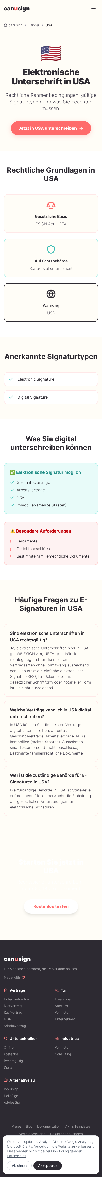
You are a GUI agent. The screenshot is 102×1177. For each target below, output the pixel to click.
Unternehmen (65, 1019)
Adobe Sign (13, 1102)
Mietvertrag (13, 1006)
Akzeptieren (47, 1166)
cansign (17, 8)
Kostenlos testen (51, 906)
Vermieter (62, 1012)
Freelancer (63, 999)
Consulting (63, 1054)
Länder (33, 25)
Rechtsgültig (13, 1061)
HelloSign (11, 1096)
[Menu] (93, 8)
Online (9, 1047)
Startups (61, 1006)
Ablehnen (19, 1166)
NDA (7, 1019)
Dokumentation (48, 1126)
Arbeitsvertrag (15, 1026)
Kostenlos (11, 1054)
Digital (8, 1067)
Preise (16, 1126)
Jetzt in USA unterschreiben (48, 128)
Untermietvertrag (17, 999)
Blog (29, 1126)
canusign (15, 25)
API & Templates (77, 1126)
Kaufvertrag (13, 1012)
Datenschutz (16, 1156)
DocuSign (11, 1089)
